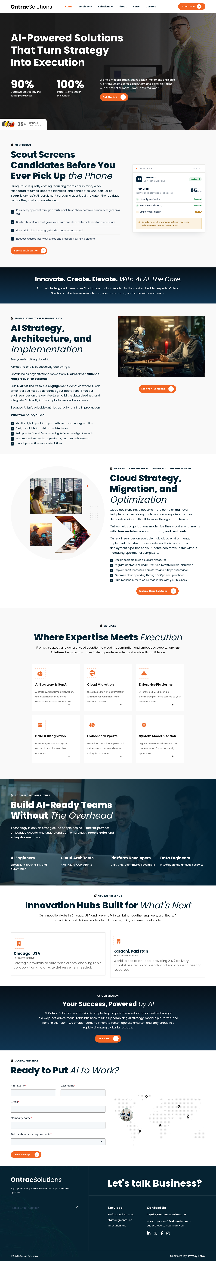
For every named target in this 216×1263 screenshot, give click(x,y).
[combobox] (58, 1141)
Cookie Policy (178, 1256)
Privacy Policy (196, 1256)
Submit (73, 1207)
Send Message (22, 1154)
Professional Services (121, 1214)
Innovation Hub (117, 1225)
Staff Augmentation (120, 1220)
